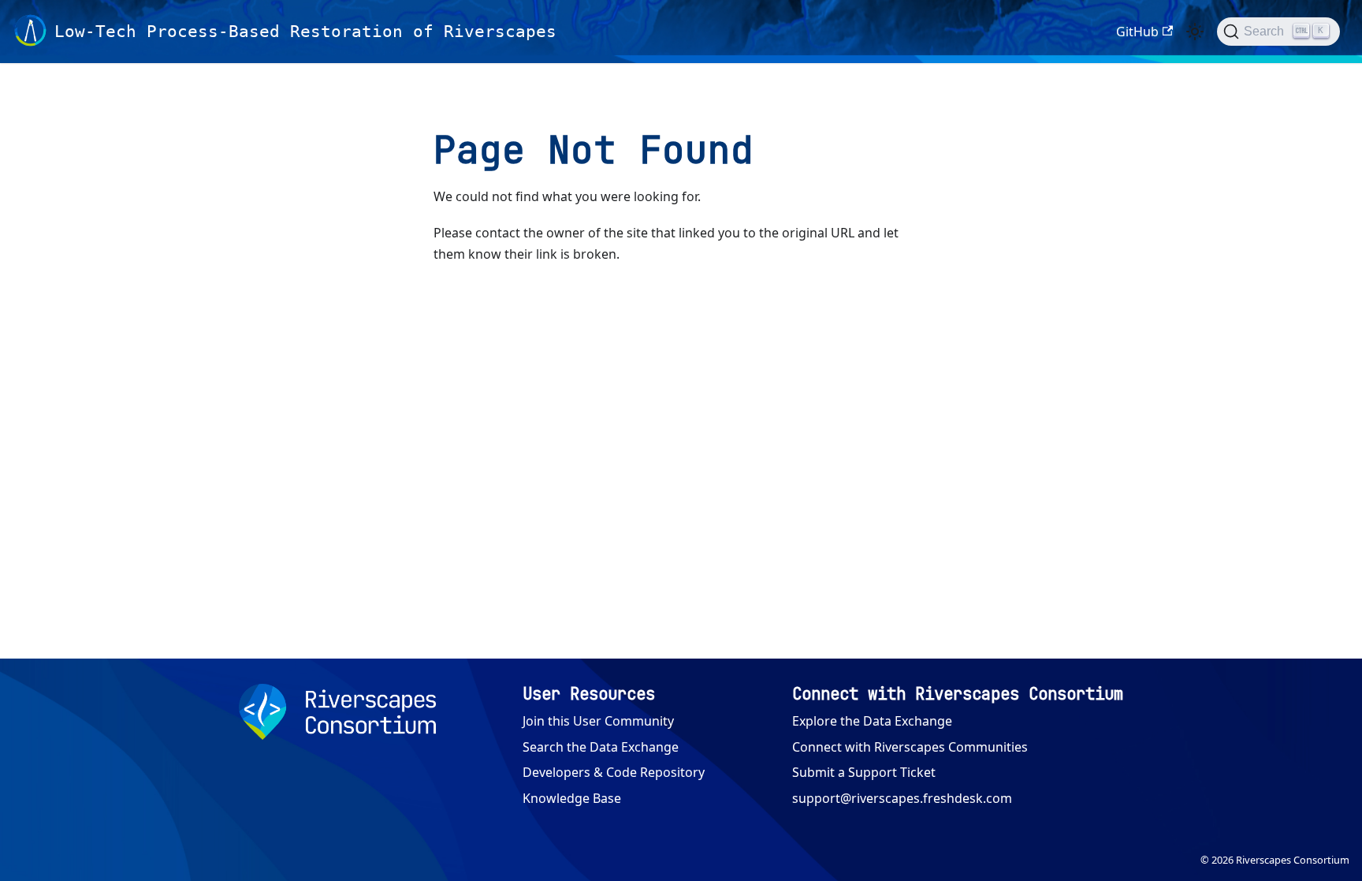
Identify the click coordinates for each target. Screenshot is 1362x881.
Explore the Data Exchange (872, 721)
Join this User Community (598, 721)
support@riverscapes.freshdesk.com (902, 798)
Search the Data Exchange (601, 747)
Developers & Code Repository (614, 772)
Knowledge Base (572, 798)
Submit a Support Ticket (864, 772)
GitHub (1137, 31)
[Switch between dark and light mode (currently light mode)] (1195, 31)
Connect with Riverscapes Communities (910, 747)
